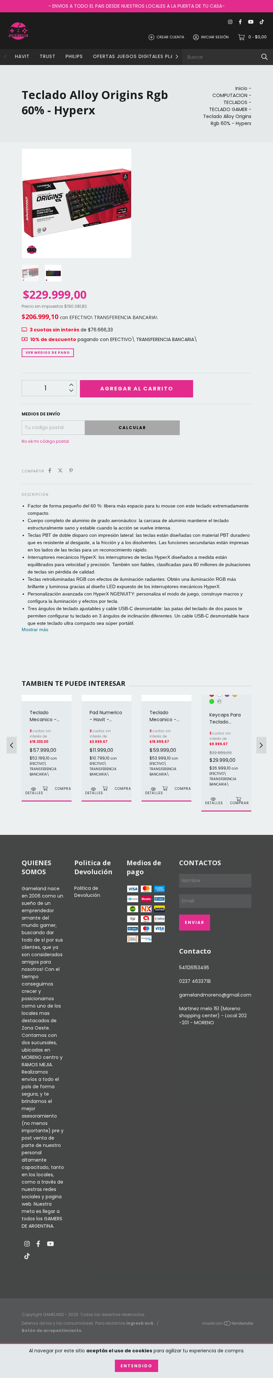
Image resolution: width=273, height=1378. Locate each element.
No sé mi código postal (45, 441)
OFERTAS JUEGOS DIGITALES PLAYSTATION (146, 56)
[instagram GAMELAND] (230, 22)
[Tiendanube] (228, 1324)
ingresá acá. (140, 1323)
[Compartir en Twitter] (60, 471)
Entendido (136, 1366)
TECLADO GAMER (228, 109)
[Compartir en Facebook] (50, 471)
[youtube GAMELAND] (250, 22)
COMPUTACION (229, 95)
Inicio (241, 88)
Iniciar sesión (215, 37)
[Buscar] (264, 57)
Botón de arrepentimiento (52, 1330)
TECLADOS (235, 102)
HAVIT (22, 56)
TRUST (48, 56)
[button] (35, 629)
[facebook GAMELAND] (240, 22)
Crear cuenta (170, 37)
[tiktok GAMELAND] (262, 22)
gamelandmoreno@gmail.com (215, 995)
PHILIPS (74, 56)
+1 (219, 701)
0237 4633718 (195, 981)
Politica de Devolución (87, 892)
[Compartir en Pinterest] (71, 471)
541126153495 (194, 967)
